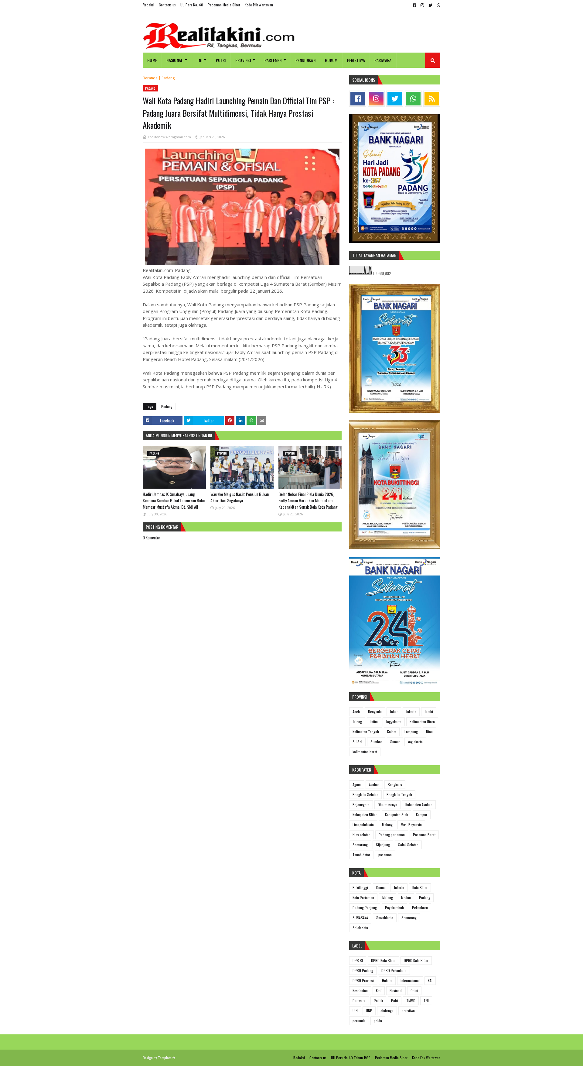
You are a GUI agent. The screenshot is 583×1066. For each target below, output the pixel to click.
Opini (414, 990)
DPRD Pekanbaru (394, 970)
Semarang (360, 844)
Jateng (357, 721)
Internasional (410, 980)
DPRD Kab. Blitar (416, 960)
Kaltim (391, 731)
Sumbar (376, 741)
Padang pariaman (392, 834)
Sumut (395, 741)
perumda (359, 1020)
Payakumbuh (394, 907)
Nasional (396, 990)
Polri (394, 1000)
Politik (378, 1000)
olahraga (387, 1010)
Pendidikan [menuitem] (305, 60)
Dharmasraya (387, 804)
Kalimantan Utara (422, 721)
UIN (355, 1010)
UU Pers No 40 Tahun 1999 (350, 1057)
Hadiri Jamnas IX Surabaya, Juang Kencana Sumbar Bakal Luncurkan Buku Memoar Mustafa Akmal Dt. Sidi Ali (174, 500)
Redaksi (148, 4)
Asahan (374, 784)
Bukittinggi (360, 887)
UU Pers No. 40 (191, 4)
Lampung (411, 731)
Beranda (150, 78)
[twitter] (430, 5)
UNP (369, 1010)
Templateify (166, 1057)
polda (378, 1020)
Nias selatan (361, 834)
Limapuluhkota (363, 824)
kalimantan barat (365, 751)
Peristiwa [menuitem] (356, 60)
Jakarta (411, 711)
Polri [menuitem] (221, 60)
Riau (429, 731)
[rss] (431, 98)
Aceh (356, 711)
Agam (357, 784)
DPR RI (358, 960)
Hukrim (387, 980)
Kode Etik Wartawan (259, 4)
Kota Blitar (420, 887)
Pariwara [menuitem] (382, 60)
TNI (426, 1000)
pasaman (385, 854)
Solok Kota (360, 927)
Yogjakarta (415, 741)
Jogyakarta (393, 721)
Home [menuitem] (152, 60)
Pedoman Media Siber (224, 4)
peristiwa (408, 1010)
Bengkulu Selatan (365, 794)
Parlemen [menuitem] (272, 60)
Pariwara (359, 1000)
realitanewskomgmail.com (169, 137)
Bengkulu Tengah (399, 794)
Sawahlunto (384, 917)
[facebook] (414, 5)
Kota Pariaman (363, 897)
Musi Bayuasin (411, 824)
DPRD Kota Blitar (383, 960)
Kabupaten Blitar (365, 814)
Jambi (428, 711)
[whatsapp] (437, 5)
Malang (387, 824)
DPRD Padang (363, 970)
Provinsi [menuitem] (243, 60)
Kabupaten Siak (396, 814)
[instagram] (422, 5)
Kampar (421, 814)
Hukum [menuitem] (331, 60)
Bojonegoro (361, 804)
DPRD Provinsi (363, 980)
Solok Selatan (408, 844)
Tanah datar (361, 854)
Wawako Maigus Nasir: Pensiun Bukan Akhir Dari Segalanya (239, 497)
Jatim (374, 721)
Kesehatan (360, 990)
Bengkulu (375, 711)
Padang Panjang (365, 907)
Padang (168, 78)
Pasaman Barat (424, 834)
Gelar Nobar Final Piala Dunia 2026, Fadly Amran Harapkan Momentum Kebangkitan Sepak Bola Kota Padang (308, 500)
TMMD (410, 1000)
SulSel (357, 741)
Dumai (381, 887)
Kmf (378, 990)
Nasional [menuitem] (174, 60)
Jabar (394, 711)
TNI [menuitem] (199, 60)
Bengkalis (395, 784)
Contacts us (167, 4)
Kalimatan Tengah (366, 731)
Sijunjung (383, 844)
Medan (406, 897)
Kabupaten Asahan (418, 804)
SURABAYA (360, 917)
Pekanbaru (420, 907)
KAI (430, 980)
